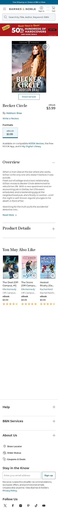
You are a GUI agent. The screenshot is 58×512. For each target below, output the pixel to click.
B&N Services (13, 421)
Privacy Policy (10, 490)
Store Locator (14, 446)
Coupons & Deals (16, 459)
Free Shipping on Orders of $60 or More (29, 2)
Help (6, 407)
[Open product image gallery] (29, 67)
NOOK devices (36, 143)
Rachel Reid (46, 289)
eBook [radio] (10, 133)
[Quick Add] (15, 275)
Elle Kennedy (9, 289)
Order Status (14, 453)
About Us (10, 435)
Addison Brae (14, 113)
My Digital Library (31, 146)
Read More (8, 215)
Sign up (48, 475)
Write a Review (11, 118)
